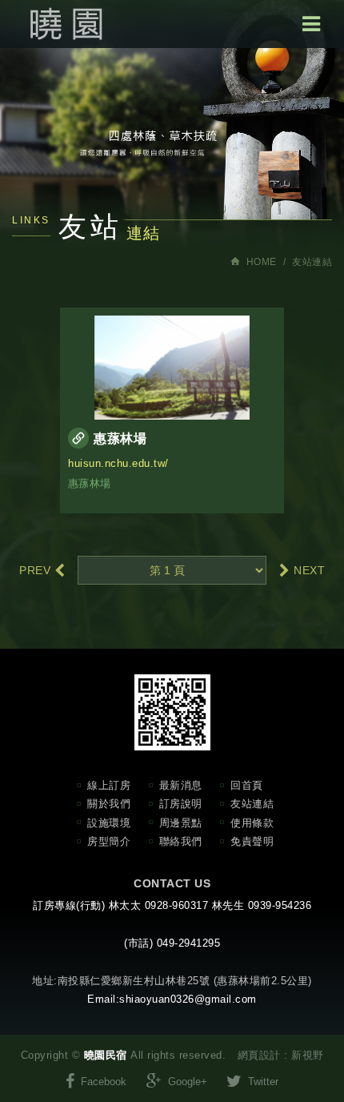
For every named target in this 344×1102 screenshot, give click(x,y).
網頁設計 (259, 1055)
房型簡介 (108, 841)
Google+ (186, 1082)
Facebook (102, 1082)
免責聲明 (252, 841)
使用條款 (252, 823)
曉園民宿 (64, 24)
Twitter (261, 1082)
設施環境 (108, 823)
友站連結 (252, 804)
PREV (36, 570)
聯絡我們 (180, 841)
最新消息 (180, 785)
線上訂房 (108, 785)
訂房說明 (180, 804)
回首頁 (246, 785)
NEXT (308, 570)
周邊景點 (180, 823)
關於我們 (108, 804)
